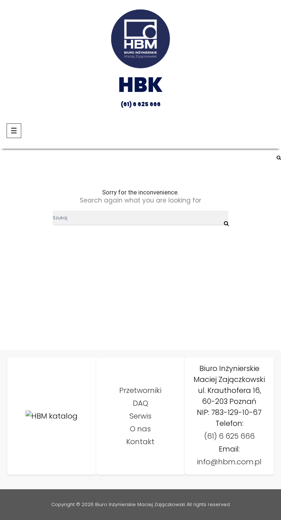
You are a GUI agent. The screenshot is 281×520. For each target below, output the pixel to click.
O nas (140, 429)
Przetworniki (140, 390)
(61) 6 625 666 (229, 436)
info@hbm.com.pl (229, 462)
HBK (140, 85)
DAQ (140, 403)
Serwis (140, 416)
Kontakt (140, 442)
